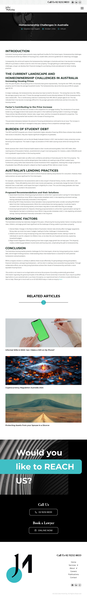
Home (73, 562)
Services (72, 565)
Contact (73, 577)
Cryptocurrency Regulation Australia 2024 (24, 388)
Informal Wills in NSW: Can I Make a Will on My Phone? (30, 350)
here (60, 279)
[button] (82, 8)
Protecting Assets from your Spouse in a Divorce (27, 425)
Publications (73, 574)
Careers (73, 571)
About (72, 568)
